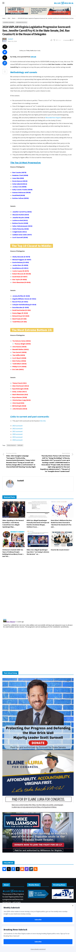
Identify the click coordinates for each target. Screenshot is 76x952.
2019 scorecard (17, 437)
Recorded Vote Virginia (53, 118)
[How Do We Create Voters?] (62, 539)
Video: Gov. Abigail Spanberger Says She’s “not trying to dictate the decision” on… (38, 552)
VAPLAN (33, 57)
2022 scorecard (17, 429)
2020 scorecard (17, 434)
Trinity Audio (29, 50)
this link (43, 421)
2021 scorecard (17, 431)
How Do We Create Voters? (60, 550)
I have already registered (38, 949)
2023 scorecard (17, 426)
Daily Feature (11, 445)
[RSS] (36, 869)
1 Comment (66, 40)
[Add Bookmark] (4, 71)
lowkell (10, 39)
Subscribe (38, 920)
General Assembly (8, 22)
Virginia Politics (21, 22)
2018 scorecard (17, 440)
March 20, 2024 (12, 41)
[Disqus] (38, 589)
